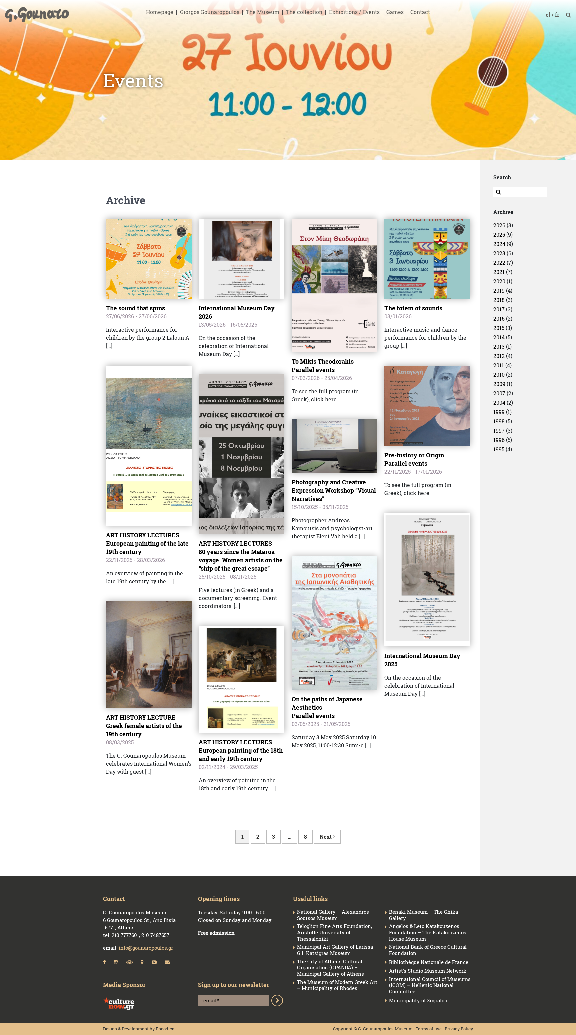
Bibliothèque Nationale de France (428, 962)
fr (558, 14)
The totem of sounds (413, 308)
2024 (499, 243)
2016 (499, 318)
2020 (499, 281)
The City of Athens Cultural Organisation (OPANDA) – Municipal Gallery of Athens (330, 967)
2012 (499, 355)
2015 (498, 327)
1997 (499, 430)
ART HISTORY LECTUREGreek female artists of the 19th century (144, 725)
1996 (499, 439)
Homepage (159, 11)
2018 (499, 299)
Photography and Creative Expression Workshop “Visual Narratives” (334, 490)
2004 (499, 402)
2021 (499, 271)
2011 (498, 365)
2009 (499, 383)
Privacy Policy (459, 1029)
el (549, 14)
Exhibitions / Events (354, 11)
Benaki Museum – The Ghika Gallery (423, 915)
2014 (499, 337)
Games (395, 11)
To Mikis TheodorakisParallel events (323, 365)
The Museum (262, 11)
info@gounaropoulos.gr (146, 947)
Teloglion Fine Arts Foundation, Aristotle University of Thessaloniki (334, 932)
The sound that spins (135, 308)
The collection (304, 11)
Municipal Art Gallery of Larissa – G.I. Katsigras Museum (337, 950)
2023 (499, 253)
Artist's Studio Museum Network (427, 971)
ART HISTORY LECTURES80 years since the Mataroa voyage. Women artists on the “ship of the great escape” (241, 555)
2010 (499, 374)
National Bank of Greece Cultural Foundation (428, 950)
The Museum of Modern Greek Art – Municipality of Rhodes (337, 985)
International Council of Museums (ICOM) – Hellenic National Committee (430, 985)
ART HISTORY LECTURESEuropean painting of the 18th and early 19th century (241, 750)
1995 (498, 449)
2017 (499, 309)
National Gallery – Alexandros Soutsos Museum (333, 915)
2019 (499, 290)
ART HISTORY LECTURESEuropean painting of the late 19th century (147, 543)
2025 (499, 234)
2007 (499, 393)
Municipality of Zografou (418, 1000)
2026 (499, 225)
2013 (499, 346)
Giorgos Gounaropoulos (209, 11)
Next (326, 836)
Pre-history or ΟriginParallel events (414, 459)
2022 (499, 262)
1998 (499, 421)
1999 (499, 411)
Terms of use (429, 1029)
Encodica (165, 1029)
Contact (420, 11)
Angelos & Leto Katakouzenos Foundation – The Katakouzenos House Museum (427, 932)
